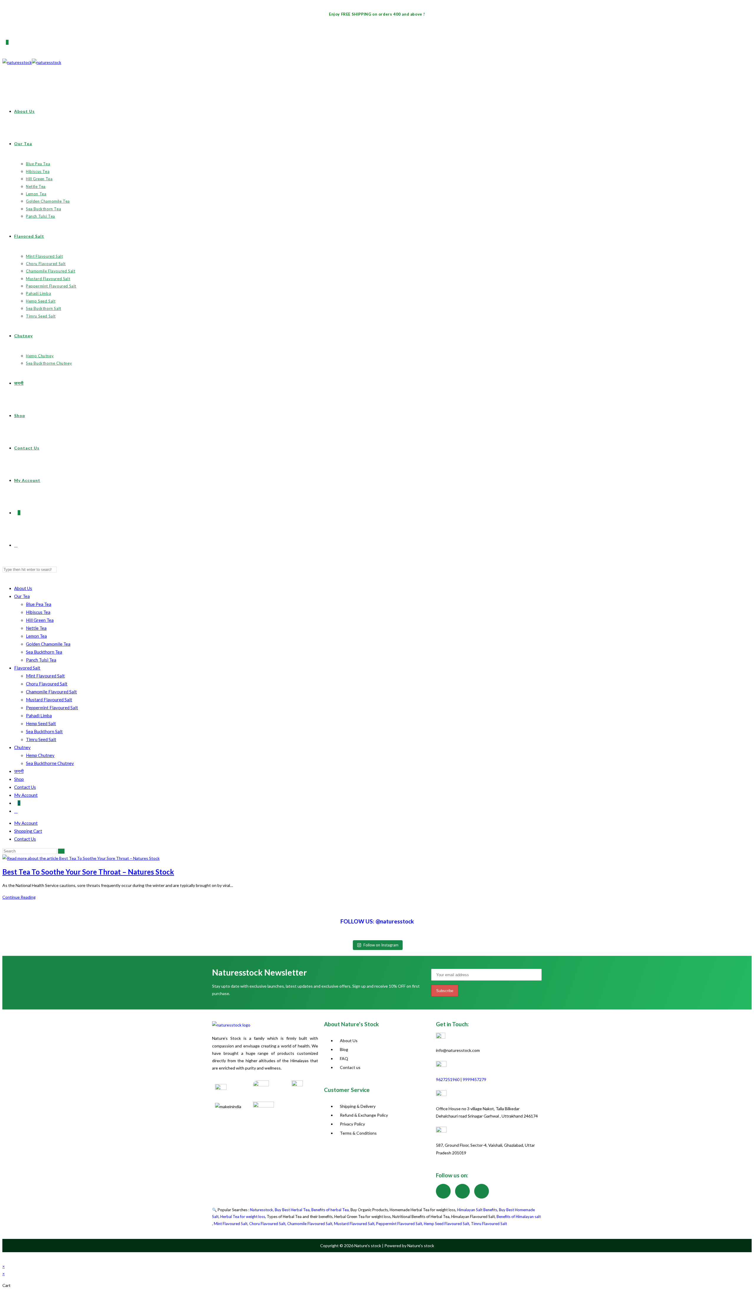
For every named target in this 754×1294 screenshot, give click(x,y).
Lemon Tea (36, 636)
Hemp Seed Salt (41, 723)
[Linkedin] (481, 1191)
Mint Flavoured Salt (45, 675)
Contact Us (25, 787)
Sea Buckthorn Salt (44, 731)
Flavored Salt (27, 667)
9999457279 (474, 1079)
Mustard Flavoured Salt (49, 699)
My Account (26, 795)
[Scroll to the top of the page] (4, 1257)
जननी (19, 771)
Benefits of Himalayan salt (519, 1216)
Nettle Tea (36, 628)
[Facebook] (443, 1191)
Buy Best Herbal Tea (292, 1209)
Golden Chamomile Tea (48, 644)
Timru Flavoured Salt (489, 1223)
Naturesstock (261, 1209)
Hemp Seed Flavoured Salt (446, 1223)
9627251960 (447, 1079)
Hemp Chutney (40, 755)
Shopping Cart (28, 831)
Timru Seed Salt (41, 739)
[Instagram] (462, 1191)
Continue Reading (20, 897)
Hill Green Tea (40, 620)
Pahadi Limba (39, 715)
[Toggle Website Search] (16, 545)
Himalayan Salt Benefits (477, 1209)
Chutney (22, 747)
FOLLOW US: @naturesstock (377, 921)
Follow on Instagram (381, 945)
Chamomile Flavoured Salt (51, 691)
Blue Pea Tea (38, 604)
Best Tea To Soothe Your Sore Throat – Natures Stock (88, 871)
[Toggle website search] (16, 811)
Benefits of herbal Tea (330, 1209)
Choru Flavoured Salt (46, 683)
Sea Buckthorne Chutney (50, 763)
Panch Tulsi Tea (41, 659)
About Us (23, 588)
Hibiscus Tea (38, 612)
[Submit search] (61, 851)
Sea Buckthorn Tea (44, 652)
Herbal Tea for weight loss (242, 1216)
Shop (19, 779)
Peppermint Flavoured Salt (52, 707)
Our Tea (22, 596)
